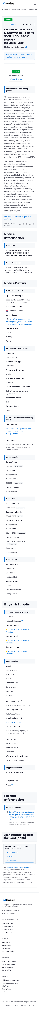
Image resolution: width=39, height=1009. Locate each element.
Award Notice (17, 79)
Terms (16, 1005)
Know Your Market (8, 951)
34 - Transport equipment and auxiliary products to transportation (18, 431)
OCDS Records (7, 932)
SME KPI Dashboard (8, 964)
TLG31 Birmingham (13, 722)
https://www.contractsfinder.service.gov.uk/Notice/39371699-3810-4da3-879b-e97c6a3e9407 (19, 321)
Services (5, 976)
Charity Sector (7, 989)
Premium (5, 939)
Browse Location (7, 929)
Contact (8, 1005)
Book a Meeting (9, 913)
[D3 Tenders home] (8, 3)
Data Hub (5, 957)
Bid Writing (5, 986)
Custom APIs (6, 970)
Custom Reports (8, 967)
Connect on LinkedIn (11, 910)
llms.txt (31, 1005)
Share (27, 24)
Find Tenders (6, 945)
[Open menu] (35, 4)
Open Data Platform (18, 10)
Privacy (23, 1005)
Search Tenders (7, 923)
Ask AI (12, 24)
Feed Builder (6, 942)
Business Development (10, 983)
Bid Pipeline (6, 948)
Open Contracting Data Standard (19, 867)
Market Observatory (9, 961)
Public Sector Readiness (10, 980)
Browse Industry (7, 926)
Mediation (5, 992)
